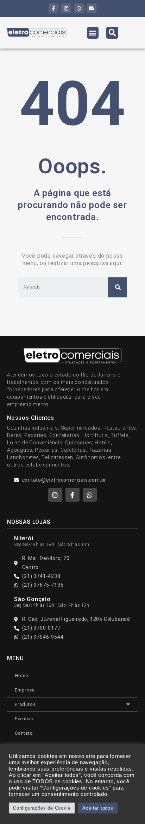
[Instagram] (66, 8)
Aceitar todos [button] (97, 808)
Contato (24, 733)
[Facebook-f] (53, 8)
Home (21, 675)
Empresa (25, 690)
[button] (93, 33)
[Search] (117, 287)
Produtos (25, 704)
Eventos (24, 718)
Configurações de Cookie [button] (41, 808)
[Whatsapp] (79, 8)
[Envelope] (91, 8)
